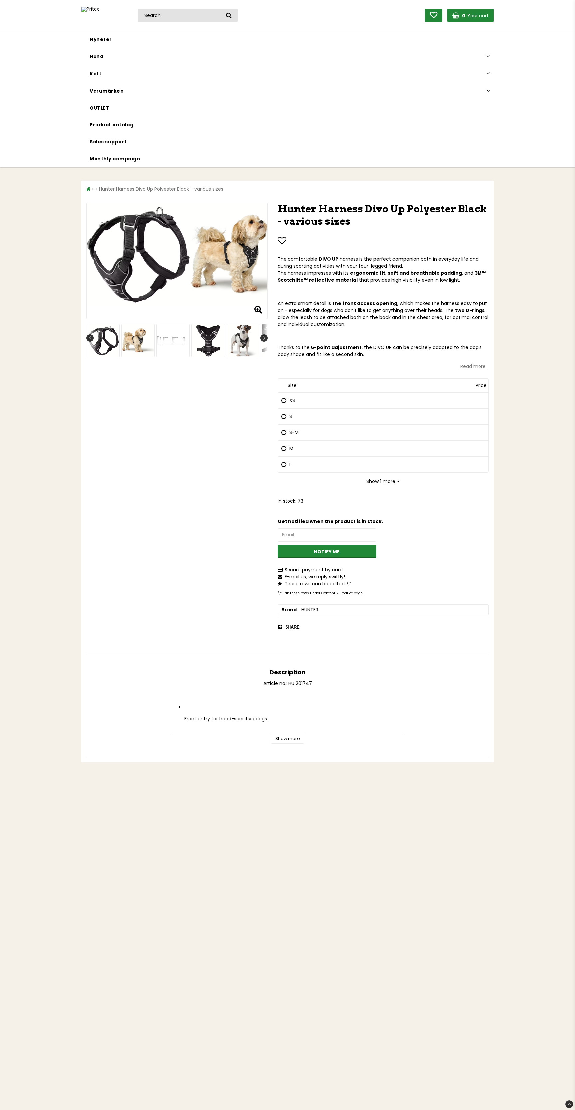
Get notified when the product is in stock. (330, 521)
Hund (96, 56)
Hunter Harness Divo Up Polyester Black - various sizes (161, 189)
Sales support (108, 141)
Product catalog (112, 124)
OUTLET (99, 108)
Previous (90, 338)
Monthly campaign (115, 158)
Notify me (327, 551)
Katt (95, 73)
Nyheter (101, 39)
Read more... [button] (474, 366)
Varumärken (107, 91)
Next (264, 338)
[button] (433, 15)
